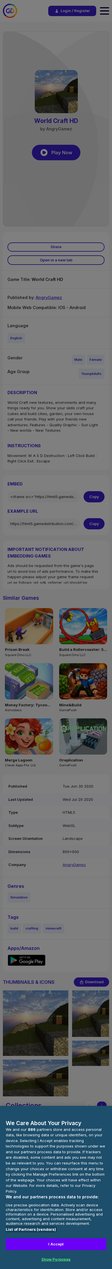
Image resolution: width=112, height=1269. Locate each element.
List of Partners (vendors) (31, 1229)
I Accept (55, 1244)
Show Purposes (56, 1259)
